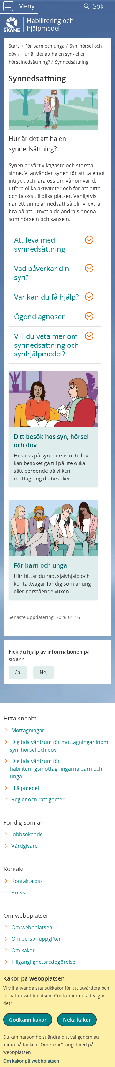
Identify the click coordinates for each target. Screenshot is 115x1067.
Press (18, 892)
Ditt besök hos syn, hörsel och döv (51, 440)
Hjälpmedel (25, 787)
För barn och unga (45, 46)
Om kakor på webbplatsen (31, 1061)
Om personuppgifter (36, 938)
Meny (25, 6)
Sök (99, 6)
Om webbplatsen (32, 927)
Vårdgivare (25, 845)
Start (14, 46)
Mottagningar (28, 730)
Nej (44, 672)
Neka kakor (77, 1019)
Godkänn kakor (28, 1019)
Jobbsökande (27, 834)
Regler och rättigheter (38, 799)
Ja (17, 672)
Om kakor (23, 950)
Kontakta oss (27, 880)
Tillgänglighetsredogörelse (43, 961)
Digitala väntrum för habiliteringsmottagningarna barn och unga (56, 769)
